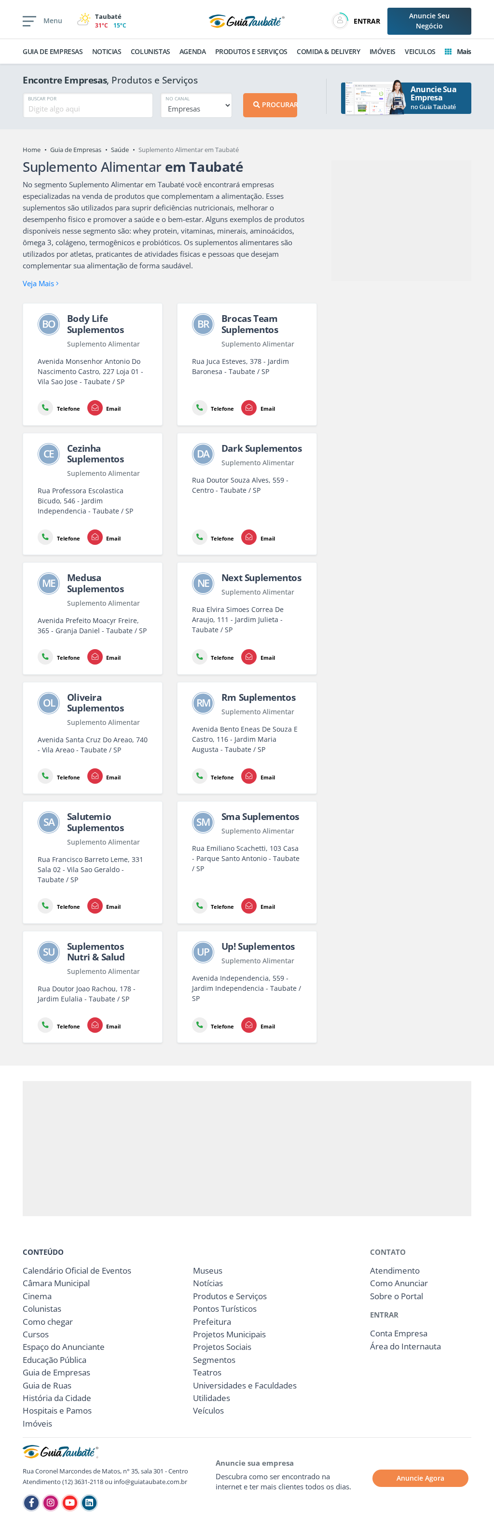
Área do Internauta (405, 1346)
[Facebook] (31, 1503)
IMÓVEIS (383, 51)
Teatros (207, 1372)
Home (32, 149)
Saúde (120, 149)
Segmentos (214, 1359)
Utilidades (211, 1397)
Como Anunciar (399, 1283)
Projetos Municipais (229, 1334)
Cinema (37, 1296)
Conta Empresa (398, 1333)
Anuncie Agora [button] (420, 1478)
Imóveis (37, 1423)
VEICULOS (420, 51)
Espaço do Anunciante (64, 1346)
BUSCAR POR (42, 98)
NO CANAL (177, 98)
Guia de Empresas (75, 149)
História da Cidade (57, 1397)
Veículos (208, 1410)
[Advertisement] (401, 220)
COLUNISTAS (150, 51)
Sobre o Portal (396, 1296)
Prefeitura (212, 1321)
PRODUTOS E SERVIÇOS (251, 51)
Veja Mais (39, 283)
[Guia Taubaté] (247, 20)
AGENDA (192, 51)
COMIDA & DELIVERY (328, 51)
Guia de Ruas (47, 1385)
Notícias (208, 1283)
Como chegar (48, 1321)
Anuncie (429, 20)
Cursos (36, 1334)
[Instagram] (50, 1503)
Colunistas (42, 1308)
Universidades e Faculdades (245, 1385)
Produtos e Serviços (230, 1296)
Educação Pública (54, 1359)
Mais (463, 51)
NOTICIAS (107, 51)
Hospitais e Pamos (57, 1410)
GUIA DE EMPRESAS (53, 51)
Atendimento (395, 1270)
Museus (207, 1270)
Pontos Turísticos (225, 1308)
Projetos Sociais (222, 1346)
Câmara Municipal (56, 1283)
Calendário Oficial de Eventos (77, 1270)
